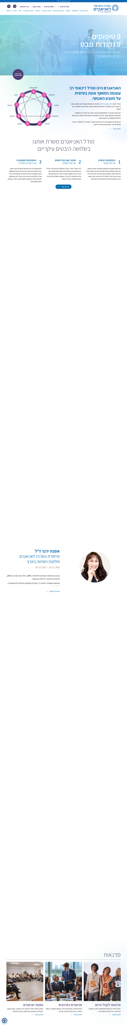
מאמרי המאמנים (28, 11)
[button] (4, 1020)
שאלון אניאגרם (49, 7)
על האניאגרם (84, 11)
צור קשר (8, 11)
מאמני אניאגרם (46, 11)
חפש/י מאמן (37, 7)
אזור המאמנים (24, 7)
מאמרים (37, 11)
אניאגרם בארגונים (58, 11)
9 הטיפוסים (75, 11)
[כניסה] (9, 6)
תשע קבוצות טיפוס (106, 104)
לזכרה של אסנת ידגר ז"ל (63, 1)
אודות (15, 11)
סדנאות (67, 11)
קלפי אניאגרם (64, 7)
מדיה (19, 11)
